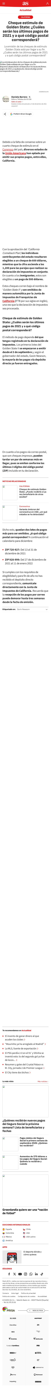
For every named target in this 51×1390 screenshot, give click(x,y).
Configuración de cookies (26, 1296)
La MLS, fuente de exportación (20, 1048)
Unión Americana (15, 153)
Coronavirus (24, 506)
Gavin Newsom (23, 609)
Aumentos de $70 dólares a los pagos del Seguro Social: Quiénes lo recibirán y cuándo (33, 1160)
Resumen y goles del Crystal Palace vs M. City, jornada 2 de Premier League (24, 1066)
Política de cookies (8, 1296)
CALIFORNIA (25, 17)
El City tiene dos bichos (17, 1072)
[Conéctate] (47, 3)
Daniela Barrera (19, 96)
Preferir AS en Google (22, 114)
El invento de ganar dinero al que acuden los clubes (22, 1037)
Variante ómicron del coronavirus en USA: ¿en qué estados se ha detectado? (33, 512)
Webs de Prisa (38, 1310)
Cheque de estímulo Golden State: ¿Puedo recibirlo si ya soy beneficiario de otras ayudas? (32, 493)
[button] (4, 114)
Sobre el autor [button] (16, 102)
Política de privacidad (28, 1293)
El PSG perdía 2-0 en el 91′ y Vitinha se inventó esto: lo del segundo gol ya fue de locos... (24, 1056)
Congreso (7, 149)
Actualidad (25, 10)
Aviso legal (15, 1293)
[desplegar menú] (3, 3)
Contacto (5, 1293)
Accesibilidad (42, 1296)
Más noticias (42, 1081)
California (8, 301)
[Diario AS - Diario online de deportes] (25, 3)
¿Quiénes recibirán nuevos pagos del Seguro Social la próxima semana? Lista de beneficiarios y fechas (23, 1126)
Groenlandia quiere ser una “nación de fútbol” (25, 1211)
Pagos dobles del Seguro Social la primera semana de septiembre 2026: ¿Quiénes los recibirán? (34, 1142)
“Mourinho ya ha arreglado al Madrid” (24, 1044)
